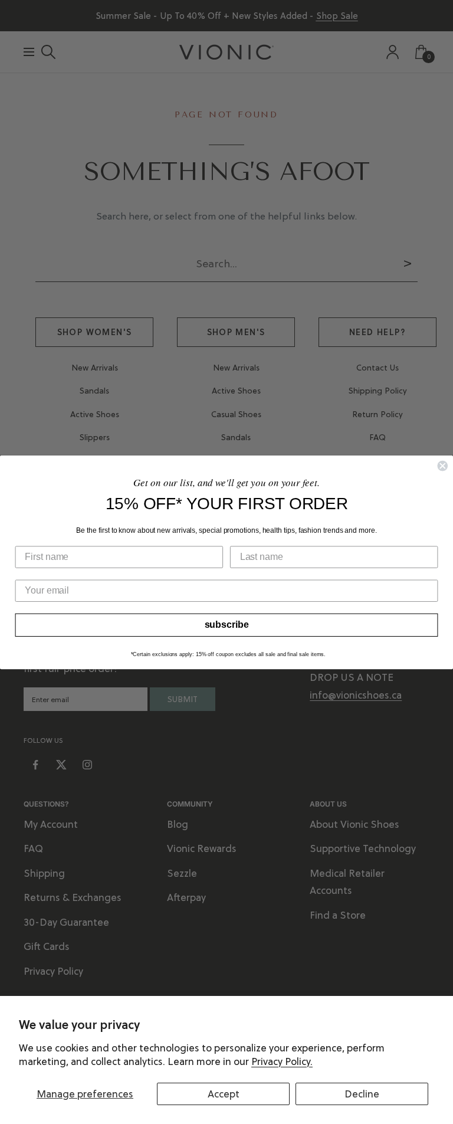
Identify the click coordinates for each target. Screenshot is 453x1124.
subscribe (227, 625)
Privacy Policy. (282, 1061)
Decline (361, 1094)
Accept (223, 1094)
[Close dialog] (442, 465)
